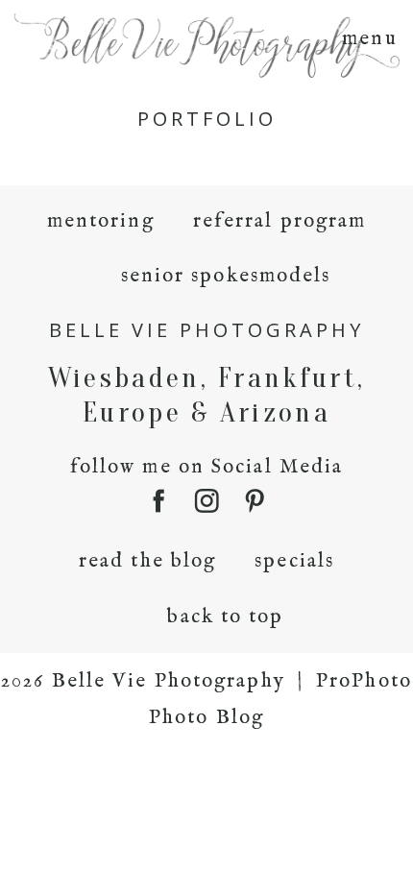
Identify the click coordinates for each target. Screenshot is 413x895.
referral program (280, 221)
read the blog (147, 561)
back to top (225, 617)
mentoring (101, 221)
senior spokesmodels (226, 276)
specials (294, 561)
